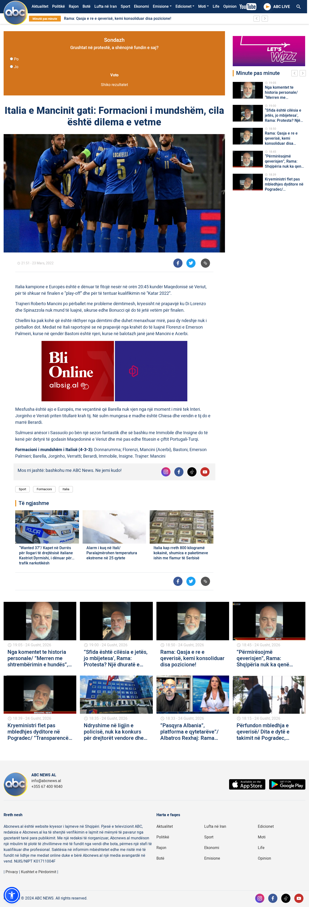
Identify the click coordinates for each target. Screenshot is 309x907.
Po (16, 59)
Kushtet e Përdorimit (38, 872)
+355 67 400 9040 (47, 787)
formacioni (44, 489)
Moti (202, 6)
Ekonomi (141, 6)
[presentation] (295, 74)
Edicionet (183, 6)
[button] (12, 895)
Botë (87, 6)
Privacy (12, 872)
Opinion (230, 6)
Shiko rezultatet (114, 85)
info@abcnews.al (46, 781)
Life (216, 6)
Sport (125, 6)
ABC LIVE (281, 7)
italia (66, 489)
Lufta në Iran (105, 6)
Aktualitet (40, 6)
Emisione (161, 6)
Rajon (74, 6)
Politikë (58, 6)
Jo (16, 67)
